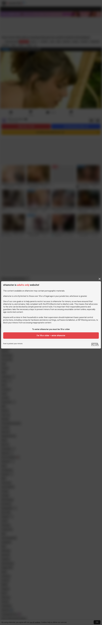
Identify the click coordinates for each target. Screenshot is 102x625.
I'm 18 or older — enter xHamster (51, 335)
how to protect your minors (13, 344)
